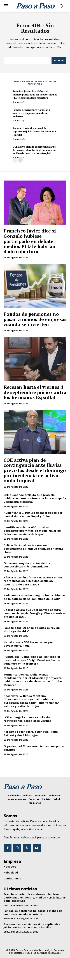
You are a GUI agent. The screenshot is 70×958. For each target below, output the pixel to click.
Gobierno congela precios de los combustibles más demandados (27, 564)
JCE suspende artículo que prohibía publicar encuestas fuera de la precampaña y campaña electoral (35, 498)
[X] (27, 848)
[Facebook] (7, 848)
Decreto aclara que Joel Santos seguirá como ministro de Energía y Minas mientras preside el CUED (35, 613)
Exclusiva (9, 905)
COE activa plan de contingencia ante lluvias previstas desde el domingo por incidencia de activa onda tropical (35, 150)
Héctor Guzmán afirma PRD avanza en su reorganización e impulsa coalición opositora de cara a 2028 (33, 581)
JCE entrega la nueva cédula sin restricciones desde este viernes (27, 719)
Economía (9, 918)
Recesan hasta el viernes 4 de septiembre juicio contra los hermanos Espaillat (34, 131)
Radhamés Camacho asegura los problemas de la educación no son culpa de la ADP (35, 597)
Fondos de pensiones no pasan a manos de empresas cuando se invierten (31, 113)
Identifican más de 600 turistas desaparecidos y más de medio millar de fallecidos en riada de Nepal (32, 531)
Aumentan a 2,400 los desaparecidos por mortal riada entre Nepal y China (33, 514)
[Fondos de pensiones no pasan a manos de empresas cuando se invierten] (35, 286)
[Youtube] (37, 848)
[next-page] (20, 160)
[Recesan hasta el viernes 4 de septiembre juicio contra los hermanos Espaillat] (35, 359)
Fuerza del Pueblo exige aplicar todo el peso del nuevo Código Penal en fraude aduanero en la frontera (32, 660)
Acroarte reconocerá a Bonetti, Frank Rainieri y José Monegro (31, 733)
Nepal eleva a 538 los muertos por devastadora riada (28, 643)
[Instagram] (17, 848)
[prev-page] (15, 160)
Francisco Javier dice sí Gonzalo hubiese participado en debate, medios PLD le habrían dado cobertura (35, 94)
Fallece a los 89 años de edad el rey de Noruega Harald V (32, 629)
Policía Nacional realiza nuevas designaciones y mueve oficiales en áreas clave (33, 548)
